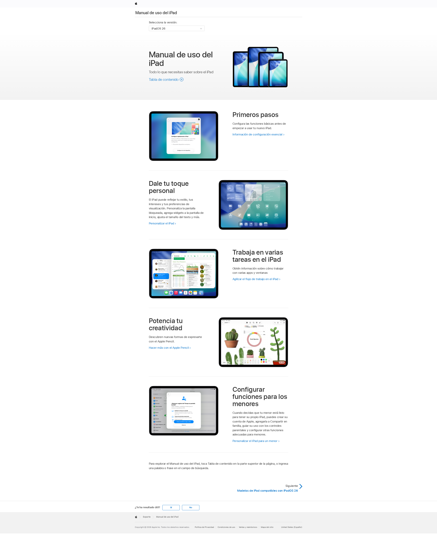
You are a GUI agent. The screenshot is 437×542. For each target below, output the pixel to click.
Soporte (147, 517)
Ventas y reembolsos (248, 527)
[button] (166, 79)
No (190, 507)
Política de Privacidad (204, 527)
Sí (171, 507)
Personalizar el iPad (161, 223)
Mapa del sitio (267, 527)
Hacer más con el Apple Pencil (169, 347)
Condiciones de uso (226, 527)
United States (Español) (291, 527)
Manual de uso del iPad (156, 12)
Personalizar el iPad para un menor (254, 441)
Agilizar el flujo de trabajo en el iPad (255, 279)
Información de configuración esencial (257, 134)
